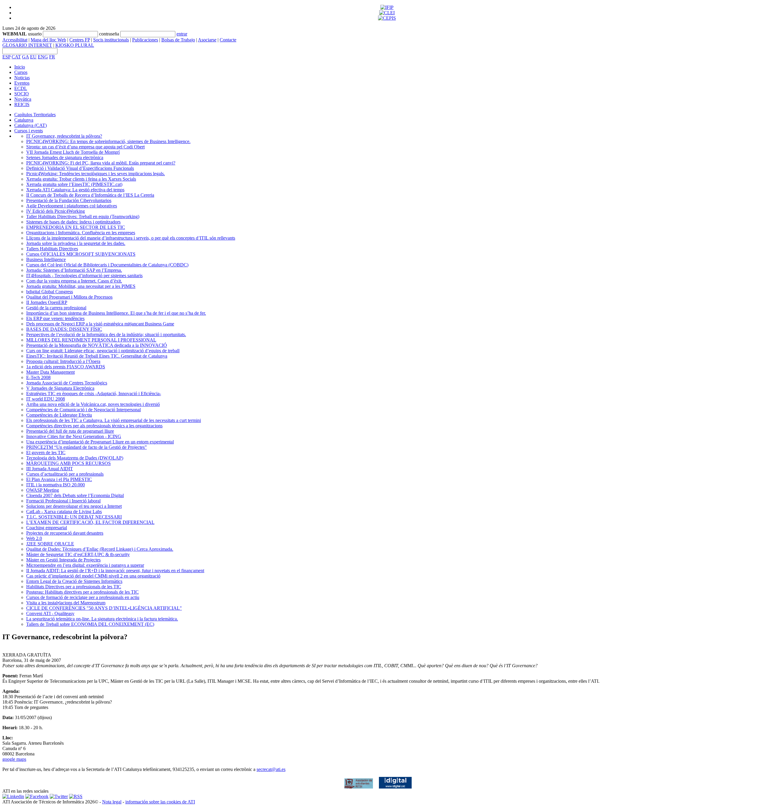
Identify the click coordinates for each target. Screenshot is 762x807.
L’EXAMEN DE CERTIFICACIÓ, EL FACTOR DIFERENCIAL (90, 522)
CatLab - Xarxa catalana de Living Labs (64, 511)
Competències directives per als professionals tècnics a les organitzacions (94, 425)
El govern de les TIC (45, 452)
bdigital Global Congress (49, 291)
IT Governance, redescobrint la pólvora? (64, 136)
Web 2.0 (34, 538)
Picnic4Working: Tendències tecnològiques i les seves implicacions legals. (95, 173)
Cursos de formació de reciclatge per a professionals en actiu (82, 597)
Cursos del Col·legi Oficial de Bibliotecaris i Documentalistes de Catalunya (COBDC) (107, 264)
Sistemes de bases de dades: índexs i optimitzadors (73, 221)
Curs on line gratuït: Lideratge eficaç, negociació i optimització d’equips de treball (102, 350)
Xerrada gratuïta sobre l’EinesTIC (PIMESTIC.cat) (74, 184)
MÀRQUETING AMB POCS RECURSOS (68, 463)
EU (33, 56)
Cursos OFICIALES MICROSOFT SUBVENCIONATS (80, 254)
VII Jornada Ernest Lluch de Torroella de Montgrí (73, 152)
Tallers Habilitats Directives (52, 248)
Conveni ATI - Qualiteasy (50, 613)
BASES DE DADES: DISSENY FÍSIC (64, 329)
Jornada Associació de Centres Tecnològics (66, 382)
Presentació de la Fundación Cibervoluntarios (68, 200)
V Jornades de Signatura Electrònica (60, 388)
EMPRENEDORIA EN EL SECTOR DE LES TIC (75, 227)
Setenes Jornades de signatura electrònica (64, 157)
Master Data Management (50, 372)
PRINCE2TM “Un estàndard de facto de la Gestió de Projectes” (86, 447)
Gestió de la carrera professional (56, 307)
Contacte (228, 39)
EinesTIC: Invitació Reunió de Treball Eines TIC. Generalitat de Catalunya (96, 356)
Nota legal (111, 801)
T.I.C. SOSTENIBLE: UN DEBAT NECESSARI (74, 516)
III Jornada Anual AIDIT (49, 468)
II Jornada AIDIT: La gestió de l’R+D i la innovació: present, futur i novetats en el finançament (115, 570)
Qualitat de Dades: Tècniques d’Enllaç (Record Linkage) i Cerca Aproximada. (99, 549)
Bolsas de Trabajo (178, 39)
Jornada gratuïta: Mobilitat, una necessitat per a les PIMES (80, 286)
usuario (35, 33)
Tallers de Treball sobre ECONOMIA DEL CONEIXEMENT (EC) (90, 624)
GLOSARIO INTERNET (27, 45)
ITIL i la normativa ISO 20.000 (55, 484)
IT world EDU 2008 (45, 398)
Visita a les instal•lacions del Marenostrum (65, 602)
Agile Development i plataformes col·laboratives (71, 205)
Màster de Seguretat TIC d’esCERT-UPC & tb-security (78, 554)
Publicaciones (145, 39)
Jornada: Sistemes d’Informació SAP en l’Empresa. (74, 270)
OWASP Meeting (42, 490)
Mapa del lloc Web (48, 39)
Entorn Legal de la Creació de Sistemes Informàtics (74, 581)
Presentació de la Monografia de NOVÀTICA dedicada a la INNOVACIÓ (96, 345)
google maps (14, 759)
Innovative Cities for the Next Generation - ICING (73, 436)
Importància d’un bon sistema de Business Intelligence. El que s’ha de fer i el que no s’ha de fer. (116, 313)
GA (25, 56)
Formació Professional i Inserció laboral (63, 500)
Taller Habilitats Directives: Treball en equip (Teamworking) (82, 216)
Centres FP (79, 39)
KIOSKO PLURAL (74, 45)
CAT (16, 56)
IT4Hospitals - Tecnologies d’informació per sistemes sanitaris (84, 275)
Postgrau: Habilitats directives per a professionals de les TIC (82, 592)
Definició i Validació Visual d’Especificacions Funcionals (80, 168)
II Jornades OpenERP (46, 302)
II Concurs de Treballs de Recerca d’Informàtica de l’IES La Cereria (90, 195)
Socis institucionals (111, 39)
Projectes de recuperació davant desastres (64, 533)
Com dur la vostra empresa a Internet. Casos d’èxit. (74, 280)
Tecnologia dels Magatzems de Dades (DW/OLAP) (74, 457)
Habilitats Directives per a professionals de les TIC (73, 586)
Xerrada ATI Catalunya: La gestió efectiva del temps (75, 189)
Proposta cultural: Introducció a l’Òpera (63, 361)
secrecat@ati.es (271, 769)
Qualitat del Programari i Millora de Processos (69, 296)
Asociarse (207, 39)
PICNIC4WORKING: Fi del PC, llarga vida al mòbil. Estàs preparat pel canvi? (100, 162)
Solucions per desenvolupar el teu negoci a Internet (74, 506)
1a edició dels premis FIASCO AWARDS (65, 366)
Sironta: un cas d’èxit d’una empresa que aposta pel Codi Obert (85, 146)
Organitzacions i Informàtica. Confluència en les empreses (80, 232)
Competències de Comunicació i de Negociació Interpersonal (83, 409)
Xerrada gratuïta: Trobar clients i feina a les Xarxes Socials (81, 178)
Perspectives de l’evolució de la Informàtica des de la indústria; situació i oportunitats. (106, 334)
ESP (6, 56)
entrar (182, 33)
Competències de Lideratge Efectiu (59, 415)
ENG (43, 56)
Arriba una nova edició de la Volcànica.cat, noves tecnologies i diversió (93, 404)
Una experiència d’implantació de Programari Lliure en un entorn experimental (100, 441)
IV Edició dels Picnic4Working (55, 211)
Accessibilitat (14, 39)
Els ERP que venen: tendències (55, 318)
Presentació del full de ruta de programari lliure (70, 431)
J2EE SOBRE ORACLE (50, 543)
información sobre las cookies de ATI (160, 801)
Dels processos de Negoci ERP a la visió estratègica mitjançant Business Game (100, 323)
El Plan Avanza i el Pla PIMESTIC (59, 479)
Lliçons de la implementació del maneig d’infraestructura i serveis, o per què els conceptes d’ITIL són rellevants (130, 237)
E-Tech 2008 (38, 377)
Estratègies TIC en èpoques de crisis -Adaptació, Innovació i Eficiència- (93, 393)
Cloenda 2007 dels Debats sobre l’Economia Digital (75, 495)
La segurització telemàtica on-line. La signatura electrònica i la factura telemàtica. (102, 618)
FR (52, 56)
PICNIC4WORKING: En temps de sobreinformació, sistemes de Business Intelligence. (108, 141)
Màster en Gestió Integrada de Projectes (63, 559)
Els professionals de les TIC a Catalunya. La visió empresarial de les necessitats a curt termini (113, 420)
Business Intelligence (46, 259)
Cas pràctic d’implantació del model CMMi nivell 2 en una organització (93, 575)
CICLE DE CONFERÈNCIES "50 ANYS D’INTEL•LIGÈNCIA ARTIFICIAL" (104, 608)
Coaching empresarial (46, 527)
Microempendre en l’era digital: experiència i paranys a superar (85, 565)
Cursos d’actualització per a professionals (65, 474)
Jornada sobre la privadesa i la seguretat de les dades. (75, 243)
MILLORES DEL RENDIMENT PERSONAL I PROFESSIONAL (91, 339)
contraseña (109, 33)
